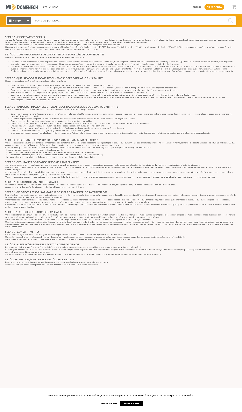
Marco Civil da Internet (121, 47)
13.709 (102, 47)
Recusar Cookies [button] (109, 403)
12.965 (138, 47)
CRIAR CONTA (214, 7)
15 (218, 142)
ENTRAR (197, 7)
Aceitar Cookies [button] (131, 403)
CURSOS (53, 7)
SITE (45, 7)
